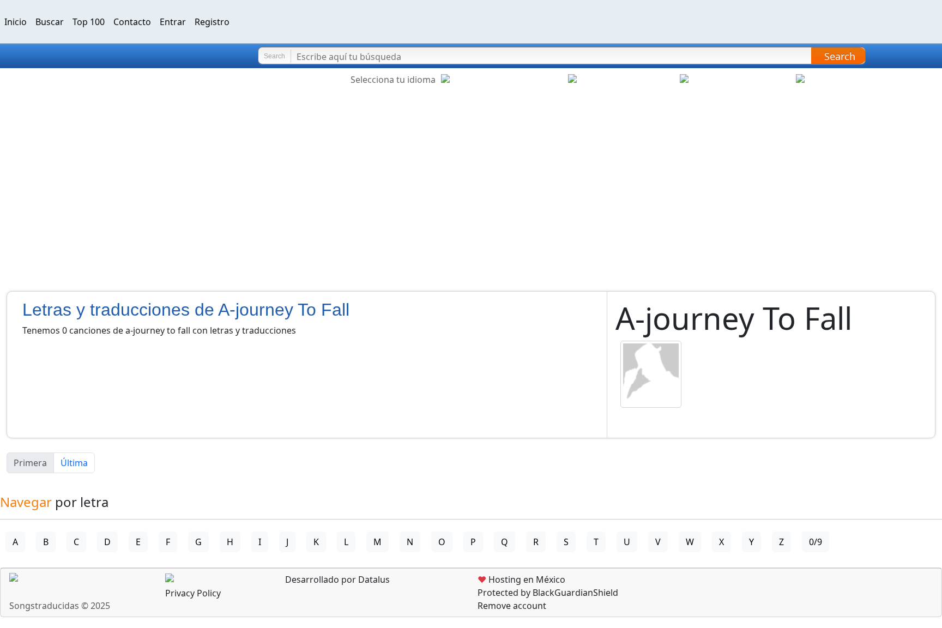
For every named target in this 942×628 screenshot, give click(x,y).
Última (74, 463)
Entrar (173, 22)
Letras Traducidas (73, 56)
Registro (212, 22)
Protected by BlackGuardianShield (548, 593)
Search (839, 56)
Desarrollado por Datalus (336, 579)
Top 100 (89, 22)
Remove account (512, 606)
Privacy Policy (193, 593)
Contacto (132, 22)
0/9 (815, 542)
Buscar (49, 22)
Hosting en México (521, 579)
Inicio (15, 22)
